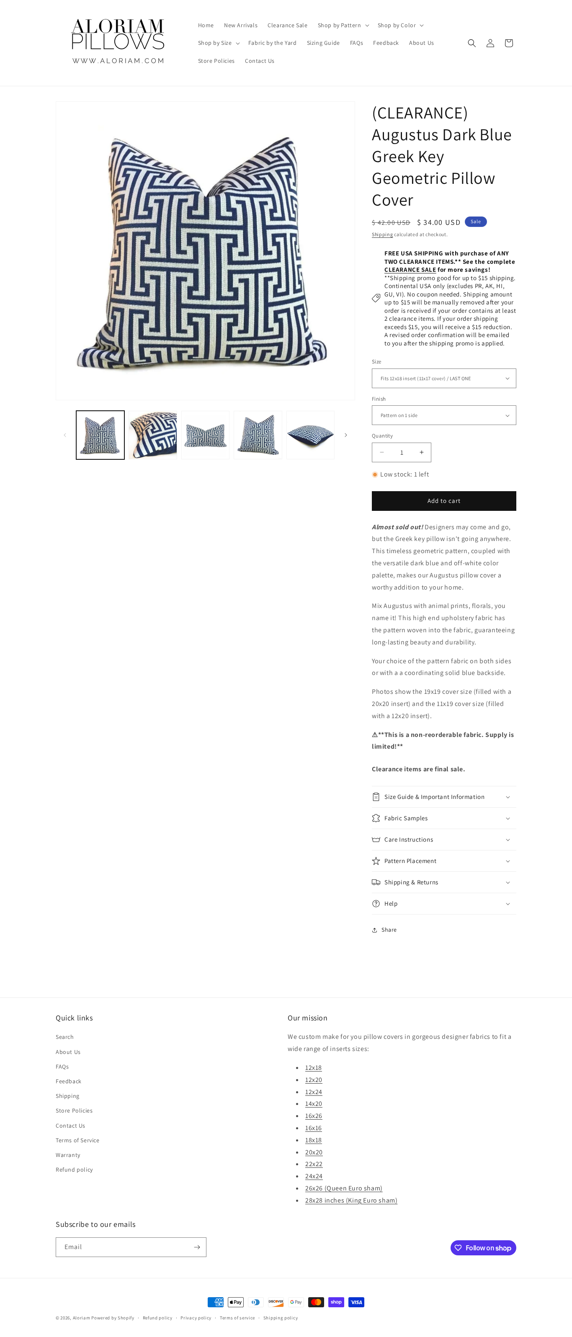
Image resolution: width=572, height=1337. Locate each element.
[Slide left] (65, 435)
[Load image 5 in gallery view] (310, 435)
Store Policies (74, 1110)
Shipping (382, 234)
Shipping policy (280, 1318)
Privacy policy (195, 1318)
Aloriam (81, 1318)
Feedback (69, 1081)
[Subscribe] (197, 1247)
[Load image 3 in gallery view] (205, 435)
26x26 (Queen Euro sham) (344, 1188)
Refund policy (74, 1169)
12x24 (313, 1091)
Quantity (382, 435)
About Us (68, 1052)
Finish (379, 398)
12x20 (313, 1079)
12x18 (313, 1067)
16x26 (313, 1115)
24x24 (314, 1176)
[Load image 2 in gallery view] (153, 435)
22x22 (314, 1163)
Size (376, 361)
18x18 (313, 1140)
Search (65, 1037)
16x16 (313, 1127)
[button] (343, 25)
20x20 (314, 1152)
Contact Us (70, 1125)
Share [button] (389, 929)
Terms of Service (78, 1140)
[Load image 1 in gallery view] (100, 435)
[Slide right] (346, 435)
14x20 (313, 1103)
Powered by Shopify (112, 1318)
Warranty (68, 1155)
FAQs (62, 1066)
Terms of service (237, 1318)
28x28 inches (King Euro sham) (351, 1200)
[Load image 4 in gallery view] (258, 435)
